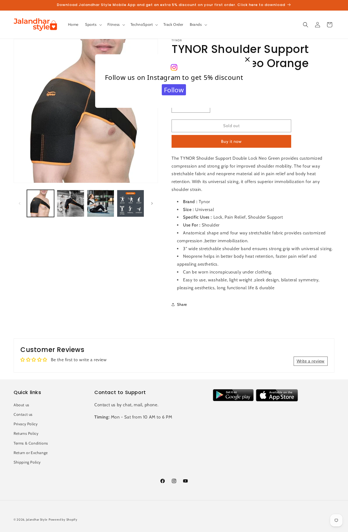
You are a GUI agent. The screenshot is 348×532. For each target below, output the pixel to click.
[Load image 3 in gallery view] (100, 203)
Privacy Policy (26, 423)
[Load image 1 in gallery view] (40, 203)
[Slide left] (20, 203)
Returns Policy (26, 433)
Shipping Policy (27, 461)
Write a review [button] (311, 361)
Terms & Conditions (31, 442)
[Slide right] (152, 203)
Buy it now (231, 141)
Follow (174, 89)
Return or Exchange (31, 452)
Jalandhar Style (37, 519)
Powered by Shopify (63, 519)
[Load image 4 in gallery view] (130, 203)
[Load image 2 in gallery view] (70, 203)
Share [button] (182, 304)
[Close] (247, 59)
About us (21, 404)
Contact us (23, 414)
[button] (93, 24)
